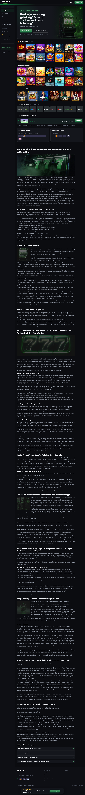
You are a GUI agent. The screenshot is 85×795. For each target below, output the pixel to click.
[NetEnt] (26, 109)
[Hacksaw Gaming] (67, 109)
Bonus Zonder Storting (7, 40)
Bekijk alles (31, 41)
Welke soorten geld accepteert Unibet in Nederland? (31, 753)
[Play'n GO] (33, 109)
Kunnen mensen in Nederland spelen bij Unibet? (29, 748)
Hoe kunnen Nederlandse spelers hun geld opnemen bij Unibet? (33, 761)
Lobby (5, 10)
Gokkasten (6, 13)
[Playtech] (47, 109)
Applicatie (6, 31)
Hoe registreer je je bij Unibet (6, 51)
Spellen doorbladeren (40, 30)
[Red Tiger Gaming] (53, 109)
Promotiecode (7, 37)
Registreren (79, 2)
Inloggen (70, 2)
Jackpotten (6, 19)
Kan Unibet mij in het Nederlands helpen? (28, 757)
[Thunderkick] (80, 109)
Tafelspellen (6, 21)
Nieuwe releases (7, 24)
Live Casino (6, 16)
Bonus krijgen (25, 30)
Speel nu (78, 120)
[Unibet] (8, 2)
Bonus (5, 34)
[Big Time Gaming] (60, 109)
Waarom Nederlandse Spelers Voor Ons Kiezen (7, 48)
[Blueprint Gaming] (73, 109)
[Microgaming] (40, 109)
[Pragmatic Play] (20, 109)
